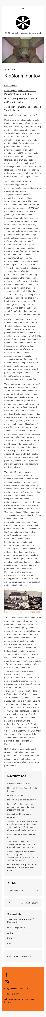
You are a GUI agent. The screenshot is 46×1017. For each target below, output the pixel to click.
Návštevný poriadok (16, 927)
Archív (10, 933)
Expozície (10, 69)
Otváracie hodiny (14, 914)
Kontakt (10, 943)
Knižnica (11, 938)
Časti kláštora (10, 86)
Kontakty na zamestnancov (19, 956)
